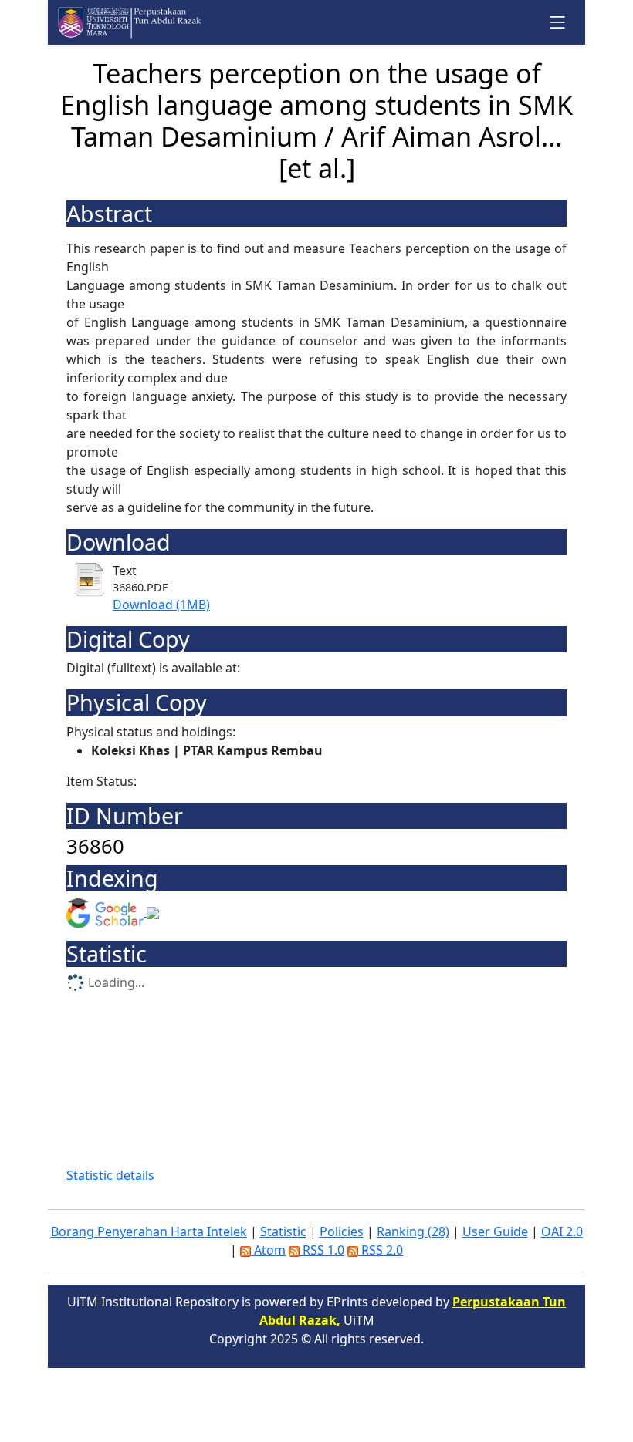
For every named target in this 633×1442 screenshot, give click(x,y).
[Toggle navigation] (558, 22)
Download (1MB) (161, 604)
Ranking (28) (413, 1231)
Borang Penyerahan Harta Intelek (149, 1231)
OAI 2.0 (562, 1231)
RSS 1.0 (322, 1250)
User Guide (495, 1231)
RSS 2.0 (380, 1250)
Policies (342, 1231)
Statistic (283, 1231)
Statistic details (110, 1175)
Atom (268, 1250)
